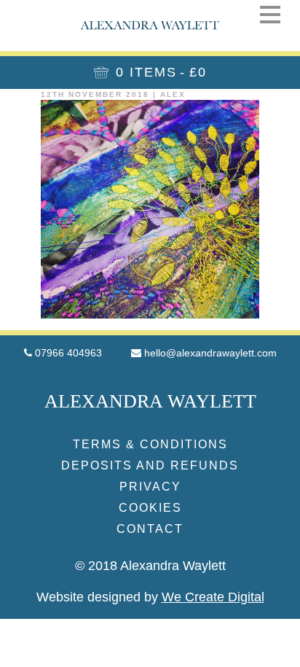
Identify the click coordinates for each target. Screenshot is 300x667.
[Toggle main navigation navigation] (270, 14)
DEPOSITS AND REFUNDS (150, 465)
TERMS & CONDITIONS (150, 444)
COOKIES (150, 508)
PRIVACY (150, 486)
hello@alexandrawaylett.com (210, 353)
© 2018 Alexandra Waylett (150, 565)
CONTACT (150, 529)
